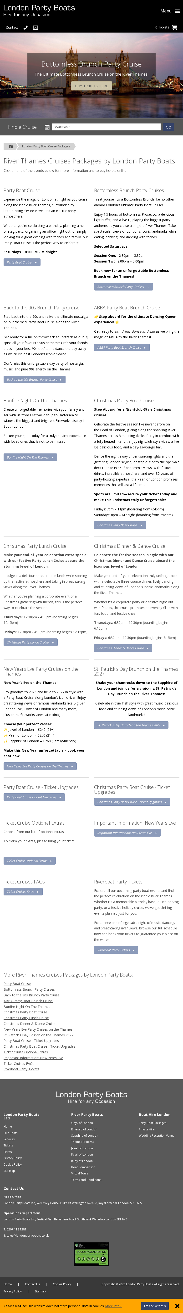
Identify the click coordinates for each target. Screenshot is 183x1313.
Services (9, 1139)
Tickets (8, 1145)
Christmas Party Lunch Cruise (35, 546)
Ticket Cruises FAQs (24, 881)
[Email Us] (35, 27)
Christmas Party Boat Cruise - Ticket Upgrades (132, 789)
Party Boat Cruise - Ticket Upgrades (41, 787)
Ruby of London (82, 1161)
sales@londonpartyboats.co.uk (27, 1236)
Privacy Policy (13, 1158)
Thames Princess (82, 1142)
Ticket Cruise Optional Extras (34, 823)
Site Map (9, 1171)
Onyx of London (82, 1123)
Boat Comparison (83, 1167)
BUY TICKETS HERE (91, 86)
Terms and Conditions (86, 1180)
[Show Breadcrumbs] (11, 146)
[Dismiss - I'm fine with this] (177, 1306)
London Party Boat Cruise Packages (46, 146)
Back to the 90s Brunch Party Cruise (42, 307)
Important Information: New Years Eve (135, 823)
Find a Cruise (22, 126)
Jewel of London (82, 1148)
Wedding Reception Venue (156, 1136)
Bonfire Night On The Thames (35, 400)
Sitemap (40, 1291)
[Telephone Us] (25, 27)
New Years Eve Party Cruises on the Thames (41, 671)
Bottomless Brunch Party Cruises (129, 190)
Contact (12, 27)
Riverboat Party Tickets (118, 881)
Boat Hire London (154, 1114)
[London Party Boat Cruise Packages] (64, 11)
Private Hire (147, 1129)
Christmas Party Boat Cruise (124, 400)
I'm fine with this (155, 1306)
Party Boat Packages (152, 1123)
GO (168, 127)
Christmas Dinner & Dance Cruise (129, 546)
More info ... (113, 1306)
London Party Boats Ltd (22, 1116)
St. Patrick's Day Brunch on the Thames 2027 (136, 671)
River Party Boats (87, 1114)
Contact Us (14, 1188)
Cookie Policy (13, 1164)
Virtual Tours (79, 1173)
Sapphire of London (84, 1136)
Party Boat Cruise (22, 190)
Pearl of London (82, 1154)
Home (8, 1126)
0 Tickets (162, 27)
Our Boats (10, 1133)
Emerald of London (84, 1129)
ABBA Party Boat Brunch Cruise (127, 307)
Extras (8, 1152)
